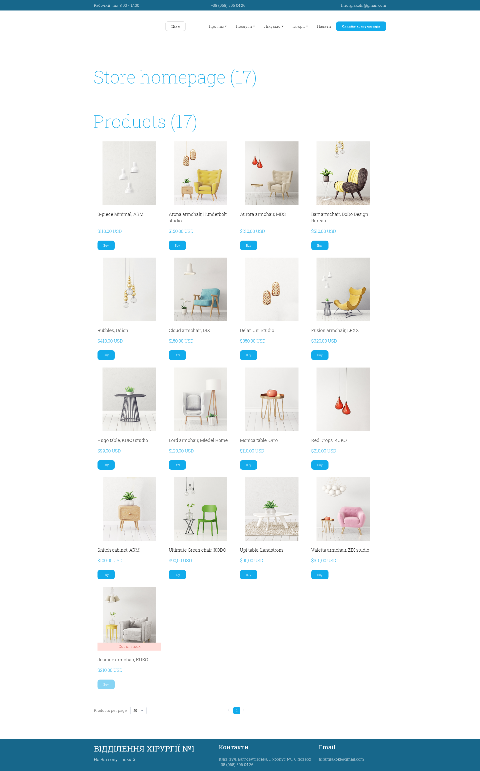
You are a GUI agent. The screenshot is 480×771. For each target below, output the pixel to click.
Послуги (244, 25)
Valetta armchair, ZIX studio (340, 548)
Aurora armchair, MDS (263, 212)
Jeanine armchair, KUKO (123, 657)
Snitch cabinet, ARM (119, 548)
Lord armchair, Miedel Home (198, 438)
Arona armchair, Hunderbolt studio (198, 215)
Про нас (216, 25)
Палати (324, 25)
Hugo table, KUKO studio (123, 438)
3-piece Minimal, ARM (121, 212)
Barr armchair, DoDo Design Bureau (339, 215)
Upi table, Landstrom (261, 548)
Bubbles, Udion (113, 328)
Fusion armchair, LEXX (335, 328)
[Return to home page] (123, 25)
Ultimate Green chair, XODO (197, 548)
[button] (171, 25)
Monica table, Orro (259, 438)
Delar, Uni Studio (257, 328)
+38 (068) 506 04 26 (228, 5)
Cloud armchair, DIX (189, 328)
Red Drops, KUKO (329, 438)
